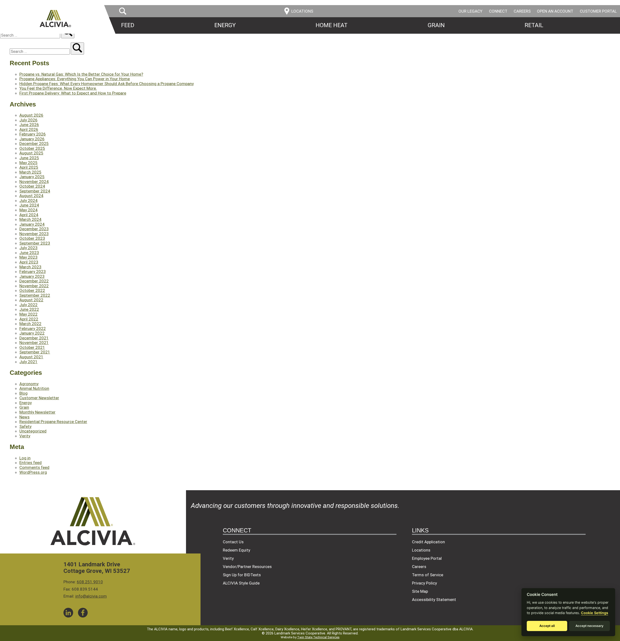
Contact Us (233, 541)
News (24, 417)
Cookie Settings (594, 613)
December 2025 (34, 143)
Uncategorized (32, 431)
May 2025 (28, 162)
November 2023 (34, 233)
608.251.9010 (90, 581)
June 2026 (29, 124)
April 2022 (28, 319)
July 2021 (28, 361)
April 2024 (28, 214)
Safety (25, 426)
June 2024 (29, 205)
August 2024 (31, 195)
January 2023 (32, 276)
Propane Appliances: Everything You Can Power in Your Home (74, 78)
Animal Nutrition (34, 388)
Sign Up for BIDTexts (242, 574)
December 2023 (34, 228)
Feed (127, 25)
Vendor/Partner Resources (247, 566)
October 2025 (32, 148)
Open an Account (555, 11)
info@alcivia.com (91, 596)
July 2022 (28, 304)
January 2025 (32, 176)
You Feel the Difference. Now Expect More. (58, 88)
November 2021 (34, 342)
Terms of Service (427, 574)
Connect (498, 11)
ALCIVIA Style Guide (241, 583)
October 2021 (32, 347)
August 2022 (31, 299)
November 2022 (34, 285)
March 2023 (30, 266)
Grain (436, 25)
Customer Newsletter (39, 397)
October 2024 (32, 186)
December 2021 (34, 338)
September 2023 (34, 243)
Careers (522, 11)
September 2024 (34, 191)
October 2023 (32, 238)
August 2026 (31, 115)
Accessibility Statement (434, 599)
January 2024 (32, 224)
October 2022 (32, 290)
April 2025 (28, 167)
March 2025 (30, 172)
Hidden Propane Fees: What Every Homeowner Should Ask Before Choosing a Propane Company (106, 83)
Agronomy (29, 383)
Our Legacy (470, 11)
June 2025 (29, 157)
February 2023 (32, 271)
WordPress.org (33, 472)
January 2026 (32, 138)
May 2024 (28, 210)
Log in (25, 458)
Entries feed (30, 462)
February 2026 (32, 134)
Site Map (420, 591)
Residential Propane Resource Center (53, 421)
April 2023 (28, 262)
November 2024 (34, 181)
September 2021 (34, 352)
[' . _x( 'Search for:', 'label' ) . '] (30, 35)
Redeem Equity (236, 550)
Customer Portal (598, 11)
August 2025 (31, 153)
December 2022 (34, 281)
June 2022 (29, 309)
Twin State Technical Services (318, 637)
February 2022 (32, 328)
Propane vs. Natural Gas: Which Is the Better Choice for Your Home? (81, 74)
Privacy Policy (424, 583)
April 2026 (28, 129)
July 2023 (28, 247)
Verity (24, 435)
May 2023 (28, 257)
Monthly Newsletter (37, 412)
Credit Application (428, 541)
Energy (225, 25)
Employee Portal (427, 558)
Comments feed (34, 467)
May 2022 (28, 314)
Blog (23, 393)
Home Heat (332, 25)
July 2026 (28, 120)
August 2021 (31, 356)
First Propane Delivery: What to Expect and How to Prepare (72, 93)
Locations (421, 550)
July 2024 (28, 200)
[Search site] (77, 48)
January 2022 (32, 333)
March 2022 (30, 323)
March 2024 (30, 219)
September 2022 (34, 295)
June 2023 (29, 252)
